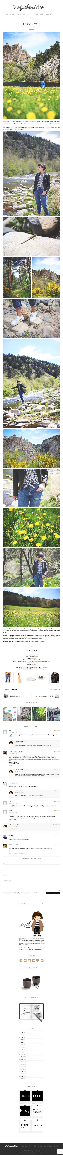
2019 (22, 1049)
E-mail (5, 869)
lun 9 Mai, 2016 (13, 732)
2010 (22, 1071)
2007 (22, 1078)
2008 (22, 1076)
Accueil (5, 14)
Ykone (40, 1153)
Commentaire (7, 880)
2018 (22, 1052)
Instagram (22, 121)
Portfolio (49, 1146)
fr (31, 17)
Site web (5, 874)
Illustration (20, 14)
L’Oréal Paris (43, 667)
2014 (22, 1061)
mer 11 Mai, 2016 (19, 742)
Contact (49, 14)
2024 (22, 1037)
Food (29, 14)
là (54, 637)
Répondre (57, 730)
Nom (4, 863)
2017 (22, 1054)
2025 (22, 1035)
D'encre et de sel (14, 782)
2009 (22, 1074)
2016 (22, 1057)
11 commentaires (53, 689)
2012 (22, 1066)
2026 (22, 1032)
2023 (22, 1039)
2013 (22, 1064)
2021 (22, 1044)
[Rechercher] (42, 903)
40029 (48, 661)
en (33, 17)
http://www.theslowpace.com (16, 853)
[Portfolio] (31, 1012)
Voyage (35, 14)
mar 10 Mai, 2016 (13, 803)
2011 (22, 1069)
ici (31, 637)
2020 (22, 1047)
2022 (22, 1042)
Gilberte (11, 835)
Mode (12, 14)
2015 (22, 1059)
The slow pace (13, 844)
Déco (42, 14)
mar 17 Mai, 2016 (13, 846)
